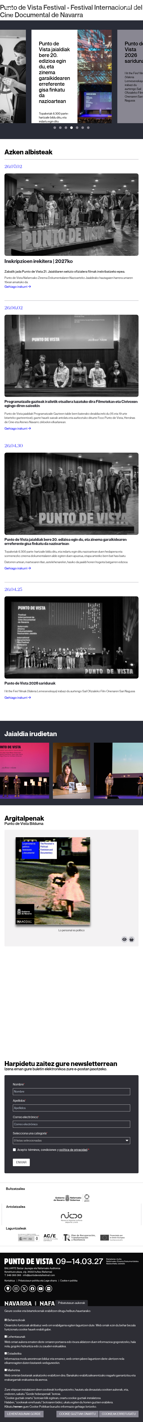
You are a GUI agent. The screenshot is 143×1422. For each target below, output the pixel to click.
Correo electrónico (25, 1117)
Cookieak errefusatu (119, 1414)
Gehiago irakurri (16, 568)
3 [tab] (66, 128)
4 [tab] (71, 128)
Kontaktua (9, 1280)
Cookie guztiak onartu (77, 1414)
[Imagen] (71, 771)
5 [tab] (77, 128)
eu (128, 8)
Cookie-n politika (68, 1280)
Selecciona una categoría (29, 1133)
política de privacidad (73, 1150)
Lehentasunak (16, 1337)
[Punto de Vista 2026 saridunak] (71, 637)
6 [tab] (83, 128)
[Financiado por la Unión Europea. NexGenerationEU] (112, 1237)
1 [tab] (55, 128)
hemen (18, 1407)
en (135, 8)
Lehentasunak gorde (24, 1414)
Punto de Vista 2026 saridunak (29, 683)
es (121, 8)
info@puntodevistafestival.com (39, 1275)
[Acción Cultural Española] (51, 1237)
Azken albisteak (28, 152)
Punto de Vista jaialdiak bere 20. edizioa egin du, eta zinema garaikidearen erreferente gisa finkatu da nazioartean (65, 541)
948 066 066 (14, 1275)
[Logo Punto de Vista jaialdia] (71, 1261)
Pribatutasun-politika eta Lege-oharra (37, 1280)
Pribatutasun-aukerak (71, 1303)
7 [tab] (88, 128)
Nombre (18, 1084)
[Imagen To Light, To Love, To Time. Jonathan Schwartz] (71, 888)
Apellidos (19, 1101)
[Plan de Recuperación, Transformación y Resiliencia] (78, 1237)
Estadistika (14, 1353)
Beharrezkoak (16, 1320)
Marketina (13, 1370)
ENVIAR (21, 1162)
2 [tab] (60, 128)
